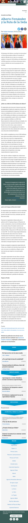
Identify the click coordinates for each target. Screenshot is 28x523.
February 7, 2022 (20, 200)
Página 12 (14, 448)
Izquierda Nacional (14, 507)
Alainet (14, 473)
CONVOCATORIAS (14, 402)
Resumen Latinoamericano (14, 454)
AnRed (14, 461)
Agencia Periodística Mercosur (14, 479)
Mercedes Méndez (6, 391)
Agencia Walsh (14, 498)
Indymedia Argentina (14, 467)
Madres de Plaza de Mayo (14, 504)
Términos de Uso (13, 513)
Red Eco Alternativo (14, 501)
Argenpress (14, 445)
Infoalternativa (14, 464)
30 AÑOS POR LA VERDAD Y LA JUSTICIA (14, 411)
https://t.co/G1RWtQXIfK (13, 198)
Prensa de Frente (14, 457)
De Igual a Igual (14, 482)
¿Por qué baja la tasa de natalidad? (12, 359)
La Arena (14, 489)
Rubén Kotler (5, 430)
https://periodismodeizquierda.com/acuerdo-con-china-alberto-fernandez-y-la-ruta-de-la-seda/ (13, 330)
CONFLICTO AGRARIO (14, 372)
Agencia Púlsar (14, 470)
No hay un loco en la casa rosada (12, 353)
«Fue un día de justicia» (9, 422)
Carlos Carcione (8, 31)
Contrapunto (14, 486)
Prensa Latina (14, 451)
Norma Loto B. (5, 437)
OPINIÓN (14, 347)
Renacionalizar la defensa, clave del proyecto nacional (13, 366)
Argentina (4, 33)
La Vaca (14, 492)
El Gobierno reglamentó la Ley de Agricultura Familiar (12, 396)
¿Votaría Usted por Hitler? (10, 428)
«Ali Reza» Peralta (6, 369)
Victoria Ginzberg (6, 424)
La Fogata (14, 495)
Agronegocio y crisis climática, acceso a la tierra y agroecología (12, 378)
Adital (14, 476)
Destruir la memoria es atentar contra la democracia (14, 434)
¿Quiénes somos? (16, 516)
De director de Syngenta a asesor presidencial (12, 388)
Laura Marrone (5, 361)
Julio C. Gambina (5, 355)
